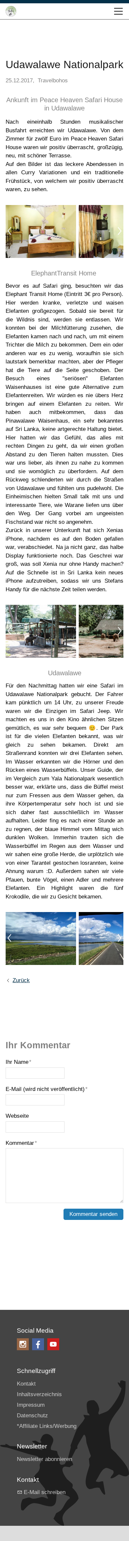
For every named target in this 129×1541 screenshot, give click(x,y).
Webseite (17, 1116)
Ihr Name (18, 1062)
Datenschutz (32, 1415)
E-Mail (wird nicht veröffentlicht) (47, 1089)
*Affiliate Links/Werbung (46, 1426)
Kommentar (21, 1143)
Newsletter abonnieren (44, 1459)
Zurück (21, 980)
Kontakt (26, 1384)
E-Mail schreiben (44, 1492)
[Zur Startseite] (11, 11)
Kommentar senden (93, 1214)
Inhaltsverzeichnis (39, 1394)
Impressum (31, 1405)
